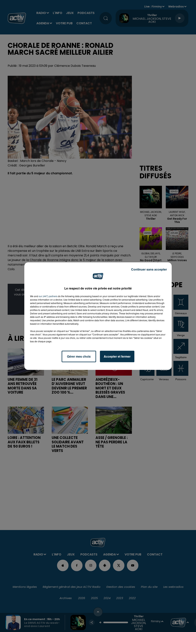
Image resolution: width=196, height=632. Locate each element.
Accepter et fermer (117, 356)
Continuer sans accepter (149, 269)
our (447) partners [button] (48, 296)
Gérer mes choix (79, 356)
